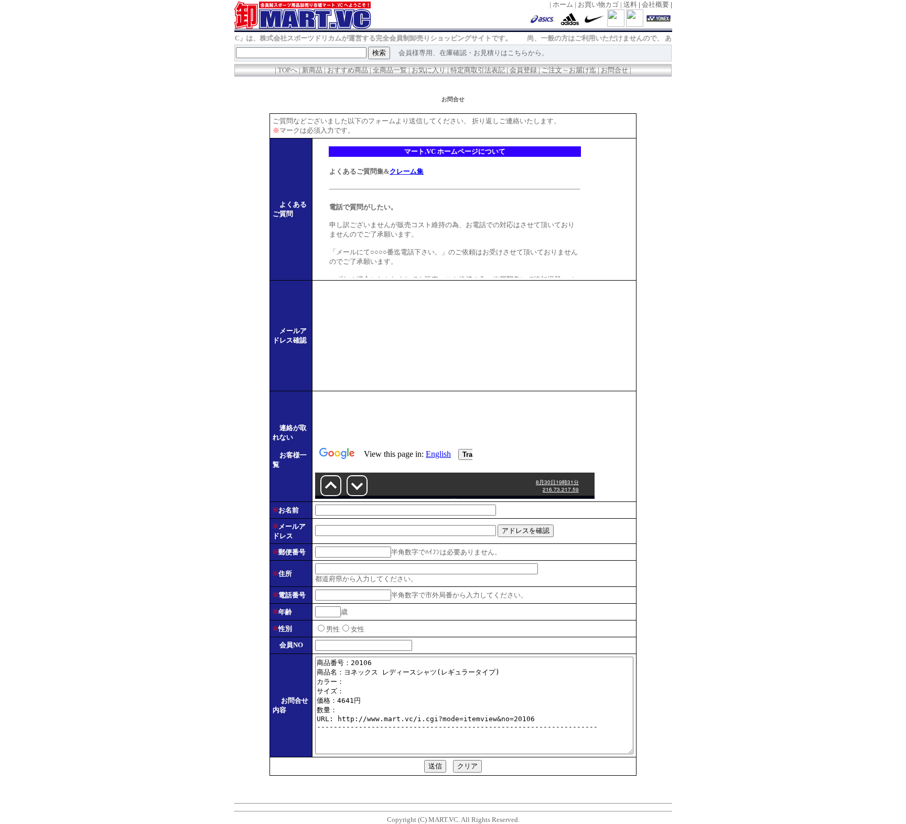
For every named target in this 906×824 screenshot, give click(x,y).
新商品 (313, 70)
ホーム (563, 4)
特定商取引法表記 (477, 70)
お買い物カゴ (598, 4)
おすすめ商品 (348, 70)
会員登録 (523, 70)
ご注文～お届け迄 (569, 70)
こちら (518, 53)
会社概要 (655, 4)
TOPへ (287, 70)
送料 (630, 4)
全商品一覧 (390, 70)
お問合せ (614, 70)
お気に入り (429, 70)
